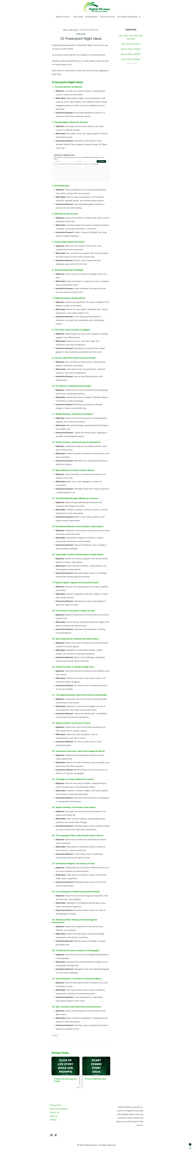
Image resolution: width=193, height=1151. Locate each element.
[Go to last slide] (54, 1071)
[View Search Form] (139, 16)
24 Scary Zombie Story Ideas (95, 1079)
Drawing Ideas (91, 17)
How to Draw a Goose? (131, 49)
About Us (54, 1116)
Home (65, 30)
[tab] (80, 1087)
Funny (55, 1035)
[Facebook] (51, 1135)
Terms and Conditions (59, 1109)
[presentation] (65, 1066)
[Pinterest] (55, 1135)
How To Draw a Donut (130, 44)
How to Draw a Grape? (131, 59)
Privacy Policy (56, 1105)
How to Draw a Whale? (131, 54)
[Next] (108, 1071)
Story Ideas (78, 17)
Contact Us (54, 1112)
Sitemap (53, 1120)
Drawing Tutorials (107, 17)
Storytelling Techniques (127, 17)
